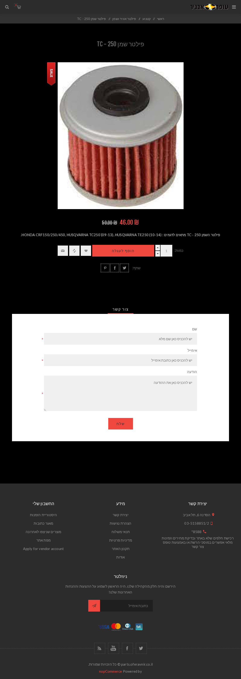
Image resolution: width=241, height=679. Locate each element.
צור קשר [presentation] (120, 309)
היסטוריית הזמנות (43, 515)
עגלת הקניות (15, 5)
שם (194, 329)
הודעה (192, 372)
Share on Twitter (124, 268)
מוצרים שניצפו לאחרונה (43, 532)
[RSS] (99, 648)
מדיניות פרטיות (120, 540)
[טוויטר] (141, 648)
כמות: (179, 250)
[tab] (120, 309)
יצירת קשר (121, 515)
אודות (120, 557)
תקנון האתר (120, 548)
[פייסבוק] (127, 648)
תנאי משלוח (121, 532)
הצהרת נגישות (120, 523)
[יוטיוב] (113, 648)
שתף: (137, 268)
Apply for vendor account (43, 548)
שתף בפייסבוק (114, 268)
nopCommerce (110, 671)
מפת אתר (43, 540)
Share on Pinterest (105, 268)
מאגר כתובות (43, 523)
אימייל (192, 350)
